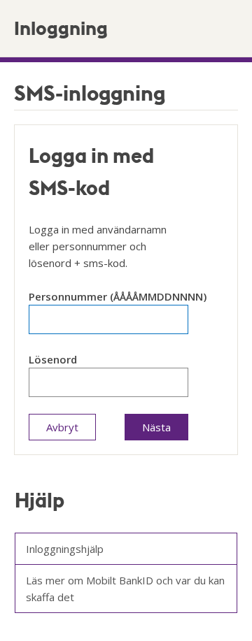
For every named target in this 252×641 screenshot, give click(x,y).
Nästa (156, 427)
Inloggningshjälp (65, 549)
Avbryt (62, 427)
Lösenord (53, 359)
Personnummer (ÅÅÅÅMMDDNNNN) (117, 296)
